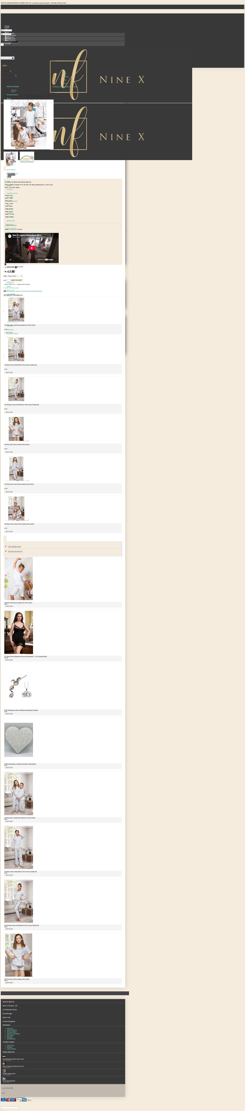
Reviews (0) (11, 175)
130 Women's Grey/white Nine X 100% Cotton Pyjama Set (21, 404)
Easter (9, 286)
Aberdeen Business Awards (9, 1073)
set (20, 291)
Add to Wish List (10, 284)
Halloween (10, 282)
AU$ (7, 37)
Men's (9, 98)
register (15, 229)
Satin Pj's (13, 91)
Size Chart (10, 1035)
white (10, 291)
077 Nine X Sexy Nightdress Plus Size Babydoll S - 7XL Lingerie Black (25, 656)
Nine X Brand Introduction (9, 1080)
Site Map (9, 1037)
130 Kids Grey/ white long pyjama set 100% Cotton (19, 325)
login (9, 229)
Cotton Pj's (14, 90)
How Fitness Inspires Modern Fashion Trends (13, 1059)
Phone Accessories (13, 232)
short (13, 291)
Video (9, 176)
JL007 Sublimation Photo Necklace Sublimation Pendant (21, 710)
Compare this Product (23, 284)
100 (23, 291)
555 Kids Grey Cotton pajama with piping (16, 444)
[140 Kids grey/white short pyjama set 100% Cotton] (29, 149)
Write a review (15, 288)
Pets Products (11, 228)
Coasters (10, 189)
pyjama (17, 291)
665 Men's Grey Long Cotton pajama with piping (19, 524)
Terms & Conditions (13, 1033)
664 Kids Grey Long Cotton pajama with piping (19, 484)
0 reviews (6, 288)
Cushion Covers (12, 193)
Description (11, 173)
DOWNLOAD (11, 1039)
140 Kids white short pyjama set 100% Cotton (18, 602)
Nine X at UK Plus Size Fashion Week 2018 (13, 1066)
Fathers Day (11, 290)
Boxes (9, 177)
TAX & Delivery (12, 1030)
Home (9, 205)
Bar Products (11, 169)
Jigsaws (9, 213)
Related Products (15, 551)
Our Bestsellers (14, 547)
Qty (5, 280)
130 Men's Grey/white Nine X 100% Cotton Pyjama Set (20, 365)
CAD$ (8, 38)
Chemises (10, 329)
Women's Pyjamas (13, 86)
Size (5, 276)
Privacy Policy (11, 1032)
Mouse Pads (11, 220)
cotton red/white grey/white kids (33, 291)
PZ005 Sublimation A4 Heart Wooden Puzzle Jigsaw (20, 764)
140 (7, 291)
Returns (9, 1047)
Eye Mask (10, 197)
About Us (10, 1028)
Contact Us (10, 1045)
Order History (11, 1049)
